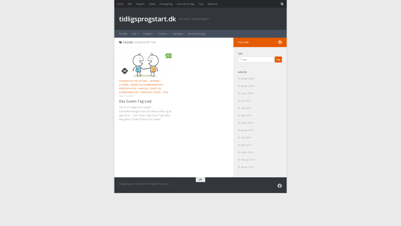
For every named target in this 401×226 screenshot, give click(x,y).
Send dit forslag (185, 4)
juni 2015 (246, 100)
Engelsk (140, 4)
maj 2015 (246, 108)
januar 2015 (247, 130)
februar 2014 (248, 159)
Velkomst (213, 4)
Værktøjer (178, 33)
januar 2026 (247, 78)
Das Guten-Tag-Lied (135, 101)
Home (120, 4)
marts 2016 (247, 93)
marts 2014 (247, 152)
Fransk (162, 33)
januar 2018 (247, 85)
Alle (130, 4)
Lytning (124, 84)
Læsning (154, 80)
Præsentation (127, 88)
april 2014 (246, 144)
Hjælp (152, 4)
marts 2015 (247, 122)
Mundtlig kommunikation (147, 84)
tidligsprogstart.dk (147, 18)
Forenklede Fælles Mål (133, 80)
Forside (123, 33)
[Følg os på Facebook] (280, 42)
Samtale (143, 88)
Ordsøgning (166, 4)
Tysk (200, 4)
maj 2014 (246, 137)
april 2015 (246, 115)
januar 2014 (247, 167)
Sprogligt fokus (151, 92)
